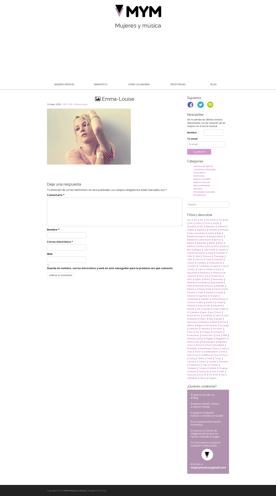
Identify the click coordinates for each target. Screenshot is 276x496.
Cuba (200, 269)
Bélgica (197, 249)
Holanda (191, 305)
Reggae (209, 338)
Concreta (191, 265)
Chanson (206, 256)
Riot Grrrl (200, 345)
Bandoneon (193, 239)
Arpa (191, 233)
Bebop (212, 242)
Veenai (192, 371)
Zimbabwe (192, 378)
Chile (189, 259)
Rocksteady (205, 348)
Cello (189, 256)
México (190, 325)
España (204, 282)
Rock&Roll (219, 345)
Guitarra (210, 302)
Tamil (209, 358)
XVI (210, 374)
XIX (204, 374)
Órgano (213, 378)
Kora (218, 312)
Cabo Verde (209, 249)
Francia (217, 289)
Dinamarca (204, 272)
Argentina (201, 229)
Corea (224, 265)
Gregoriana (201, 295)
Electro (206, 279)
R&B (225, 335)
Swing (192, 358)
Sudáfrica (206, 355)
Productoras (193, 335)
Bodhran (191, 246)
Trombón (213, 364)
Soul (196, 355)
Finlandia (220, 285)
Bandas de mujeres (196, 236)
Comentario (56, 195)
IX (188, 312)
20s (189, 219)
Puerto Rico (207, 335)
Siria (223, 351)
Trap (204, 364)
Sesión (198, 351)
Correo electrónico (60, 242)
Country (191, 269)
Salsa (224, 348)
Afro (201, 226)
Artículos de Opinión (203, 166)
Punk (217, 335)
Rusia (216, 348)
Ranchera (192, 338)
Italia (223, 308)
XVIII (223, 374)
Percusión (217, 328)
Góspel (219, 302)
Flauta (202, 289)
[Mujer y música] (138, 12)
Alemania (210, 226)
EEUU (189, 279)
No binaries (211, 325)
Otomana (193, 328)
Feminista (199, 285)
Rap (201, 338)
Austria (210, 233)
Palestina (205, 328)
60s (214, 219)
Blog (213, 84)
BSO (189, 249)
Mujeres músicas (64, 84)
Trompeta (192, 368)
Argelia (190, 229)
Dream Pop (216, 275)
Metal (214, 322)
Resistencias (178, 84)
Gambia (210, 292)
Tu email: (192, 138)
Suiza (225, 355)
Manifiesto (100, 84)
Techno (202, 361)
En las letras (199, 172)
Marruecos (192, 322)
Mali (211, 318)
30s (195, 219)
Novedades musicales (204, 191)
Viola (214, 371)
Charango (219, 256)
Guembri (205, 298)
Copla (215, 265)
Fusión (192, 292)
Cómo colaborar (139, 84)
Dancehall (192, 272)
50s (208, 219)
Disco (201, 275)
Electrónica (192, 282)
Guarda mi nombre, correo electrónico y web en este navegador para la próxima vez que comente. (110, 268)
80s (226, 219)
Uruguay (223, 368)
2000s (198, 223)
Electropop (218, 279)
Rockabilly (192, 348)
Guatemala (192, 298)
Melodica (204, 322)
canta (210, 252)
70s (220, 219)
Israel (216, 308)
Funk (225, 289)
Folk (209, 289)
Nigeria (200, 325)
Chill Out (199, 259)
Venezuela (204, 371)
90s (191, 223)
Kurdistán (207, 315)
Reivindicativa (208, 341)
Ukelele (213, 368)
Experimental (216, 282)
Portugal (206, 331)
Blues (220, 242)
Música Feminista (202, 185)
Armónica (224, 229)
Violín (221, 371)
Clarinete (218, 259)
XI (200, 374)
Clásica (190, 262)
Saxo (189, 351)
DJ (207, 275)
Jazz (212, 312)
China (208, 259)
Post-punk (217, 331)
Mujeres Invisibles (202, 179)
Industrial (217, 305)
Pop (197, 331)
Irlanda (190, 308)
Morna (223, 322)
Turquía (203, 368)
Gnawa (219, 292)
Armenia (213, 229)
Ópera (203, 378)
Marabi (218, 318)
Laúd (225, 315)
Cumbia (209, 269)
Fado (189, 285)
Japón (204, 312)
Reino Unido (193, 341)
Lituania (193, 318)
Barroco (217, 239)
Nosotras (198, 188)
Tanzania (191, 361)
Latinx (218, 315)
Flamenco (191, 289)
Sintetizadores (211, 351)
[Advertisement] (138, 55)
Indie (207, 305)
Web (50, 254)
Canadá (222, 249)
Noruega (224, 325)
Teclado (212, 361)
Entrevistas (199, 175)
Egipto (198, 279)
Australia (200, 233)
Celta (197, 256)
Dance (218, 269)
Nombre (53, 229)
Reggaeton (221, 338)
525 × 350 (67, 104)
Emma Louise (81, 104)
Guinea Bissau (219, 298)
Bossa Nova (213, 246)
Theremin (223, 361)
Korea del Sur (193, 315)
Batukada (201, 242)
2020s (216, 223)
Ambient (222, 226)
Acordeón (192, 226)
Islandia (207, 308)
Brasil (224, 246)
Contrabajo (204, 265)
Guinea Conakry (195, 302)
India (200, 305)
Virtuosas (191, 374)
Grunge (214, 295)
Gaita (200, 292)
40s (201, 219)
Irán (198, 308)
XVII (216, 374)
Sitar (189, 355)
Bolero (201, 246)
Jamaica (195, 312)
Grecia (190, 295)
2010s (207, 223)
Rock (209, 345)
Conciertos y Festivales (205, 169)
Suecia (216, 355)
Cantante (220, 252)
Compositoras (215, 262)
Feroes (209, 285)
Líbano (202, 318)
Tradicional (194, 364)
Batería (190, 242)
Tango (218, 358)
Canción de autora (196, 252)
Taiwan (201, 358)
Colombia (201, 262)
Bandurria (206, 239)
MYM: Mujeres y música (75, 490)
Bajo (219, 233)
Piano (190, 331)
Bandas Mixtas (216, 236)
